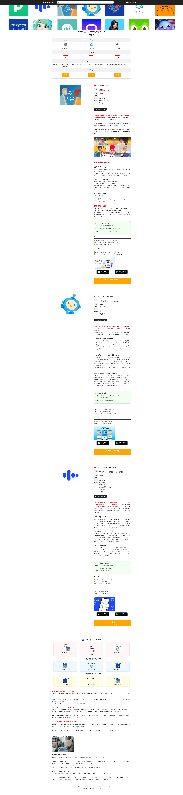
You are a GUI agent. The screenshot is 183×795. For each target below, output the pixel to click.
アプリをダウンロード (100, 109)
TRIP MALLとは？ (130, 2)
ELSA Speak (91, 684)
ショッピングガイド (88, 786)
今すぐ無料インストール (65, 75)
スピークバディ (117, 652)
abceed (91, 654)
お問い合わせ (107, 786)
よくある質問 (98, 786)
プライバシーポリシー (102, 788)
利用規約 (92, 788)
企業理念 (85, 788)
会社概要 (79, 788)
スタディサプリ (117, 669)
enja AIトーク (65, 652)
